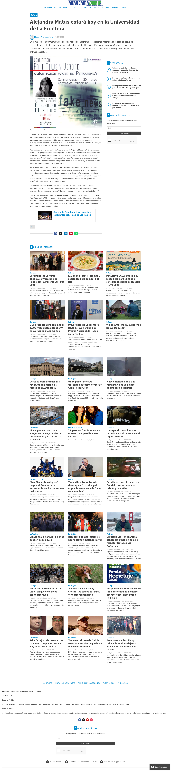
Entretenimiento (75, 427)
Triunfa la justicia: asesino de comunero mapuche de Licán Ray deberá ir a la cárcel (46, 643)
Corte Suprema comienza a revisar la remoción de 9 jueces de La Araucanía (45, 384)
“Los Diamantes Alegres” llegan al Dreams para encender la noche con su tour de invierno (47, 487)
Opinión (66, 7)
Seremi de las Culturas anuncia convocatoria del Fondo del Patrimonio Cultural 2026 (47, 280)
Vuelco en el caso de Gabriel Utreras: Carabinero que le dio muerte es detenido (85, 643)
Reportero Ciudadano (102, 7)
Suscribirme (124, 133)
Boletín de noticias (119, 115)
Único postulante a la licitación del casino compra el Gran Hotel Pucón (85, 384)
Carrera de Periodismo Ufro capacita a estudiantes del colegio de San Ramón (72, 213)
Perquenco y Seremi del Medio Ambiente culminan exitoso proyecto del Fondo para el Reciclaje (124, 593)
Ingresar (123, 683)
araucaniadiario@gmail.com (114, 762)
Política (57, 7)
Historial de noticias (65, 683)
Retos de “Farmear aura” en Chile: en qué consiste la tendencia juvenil (46, 591)
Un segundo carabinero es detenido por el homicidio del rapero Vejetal (123, 433)
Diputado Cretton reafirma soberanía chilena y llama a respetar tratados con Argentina (122, 541)
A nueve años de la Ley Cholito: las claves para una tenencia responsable (84, 591)
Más (123, 7)
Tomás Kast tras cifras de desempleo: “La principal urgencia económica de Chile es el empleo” (84, 487)
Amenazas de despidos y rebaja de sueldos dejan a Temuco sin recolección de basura (121, 645)
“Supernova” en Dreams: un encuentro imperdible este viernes (84, 433)
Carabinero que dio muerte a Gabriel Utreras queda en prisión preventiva (123, 485)
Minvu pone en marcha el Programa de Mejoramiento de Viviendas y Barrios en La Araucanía (45, 435)
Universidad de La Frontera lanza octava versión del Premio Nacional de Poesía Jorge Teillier (83, 329)
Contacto (116, 7)
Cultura (34, 15)
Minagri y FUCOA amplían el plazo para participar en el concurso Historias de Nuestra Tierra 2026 (123, 280)
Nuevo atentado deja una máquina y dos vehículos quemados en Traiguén (121, 384)
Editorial (75, 7)
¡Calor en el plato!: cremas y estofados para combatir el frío (84, 278)
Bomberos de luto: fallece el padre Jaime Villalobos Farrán (85, 538)
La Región (48, 7)
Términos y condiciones (89, 683)
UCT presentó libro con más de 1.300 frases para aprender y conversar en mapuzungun (47, 327)
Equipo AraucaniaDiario (44, 37)
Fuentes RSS (108, 683)
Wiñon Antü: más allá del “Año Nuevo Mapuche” (123, 326)
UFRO (32, 227)
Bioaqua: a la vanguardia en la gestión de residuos (47, 538)
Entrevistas (86, 7)
